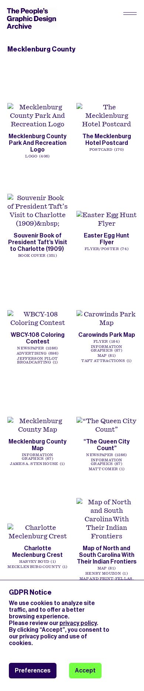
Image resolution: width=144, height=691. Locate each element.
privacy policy (78, 623)
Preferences (33, 670)
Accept (85, 670)
